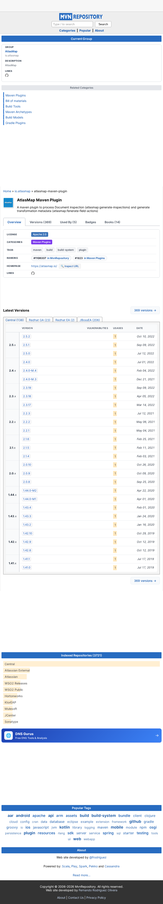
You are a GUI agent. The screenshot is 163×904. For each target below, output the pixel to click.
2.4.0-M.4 (29, 370)
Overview (14, 222)
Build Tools (13, 106)
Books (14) (112, 222)
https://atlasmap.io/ (44, 266)
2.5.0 (26, 353)
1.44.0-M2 (30, 490)
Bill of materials (16, 101)
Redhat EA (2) (64, 320)
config (25, 822)
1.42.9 (27, 541)
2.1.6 (26, 439)
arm (60, 815)
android (23, 815)
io (22, 827)
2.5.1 (26, 345)
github (135, 821)
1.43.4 (27, 507)
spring (109, 833)
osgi (153, 827)
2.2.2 (26, 421)
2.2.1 (26, 430)
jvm (55, 827)
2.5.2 (26, 336)
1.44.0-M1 (29, 499)
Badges (90, 222)
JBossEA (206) (90, 320)
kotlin (65, 827)
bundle (124, 815)
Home (7, 191)
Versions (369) (41, 222)
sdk (71, 833)
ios (28, 827)
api (51, 815)
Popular (85, 30)
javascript (41, 827)
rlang (62, 833)
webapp (89, 839)
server (81, 833)
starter (129, 833)
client (138, 815)
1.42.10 (27, 533)
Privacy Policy (96, 897)
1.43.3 (27, 516)
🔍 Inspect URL (70, 266)
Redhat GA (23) (39, 320)
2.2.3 (26, 413)
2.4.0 (26, 362)
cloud (13, 822)
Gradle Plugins (15, 123)
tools (154, 833)
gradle (149, 821)
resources (47, 833)
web (77, 839)
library (77, 827)
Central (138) (15, 320)
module (132, 827)
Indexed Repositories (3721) (81, 655)
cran (35, 821)
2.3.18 (27, 396)
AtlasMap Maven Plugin (39, 200)
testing (143, 833)
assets (72, 815)
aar (11, 815)
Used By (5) (68, 222)
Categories (67, 30)
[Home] (81, 19)
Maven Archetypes (19, 112)
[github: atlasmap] (6, 75)
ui (70, 839)
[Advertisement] (81, 5)
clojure (150, 815)
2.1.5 (26, 447)
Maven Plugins (16, 95)
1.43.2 (27, 524)
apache (39, 815)
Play (74, 866)
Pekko (93, 866)
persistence (13, 833)
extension (103, 821)
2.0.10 (27, 464)
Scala (66, 866)
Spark (83, 866)
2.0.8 (26, 481)
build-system (66, 249)
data (44, 822)
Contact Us (76, 897)
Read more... (81, 875)
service (95, 833)
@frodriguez (98, 857)
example (87, 822)
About (99, 30)
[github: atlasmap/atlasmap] (33, 273)
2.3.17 (27, 405)
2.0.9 (26, 473)
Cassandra (112, 866)
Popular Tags (81, 808)
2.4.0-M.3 (29, 379)
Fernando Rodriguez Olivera (98, 890)
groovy (12, 827)
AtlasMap (11, 51)
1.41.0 (26, 567)
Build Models (14, 117)
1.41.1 (26, 559)
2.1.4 (26, 456)
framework (120, 821)
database (58, 821)
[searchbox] (72, 24)
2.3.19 (27, 387)
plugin (82, 249)
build (49, 249)
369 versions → (145, 310)
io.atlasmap (23, 191)
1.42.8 (27, 550)
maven (37, 249)
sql (119, 833)
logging (90, 827)
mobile (117, 827)
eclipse (73, 822)
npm (144, 827)
